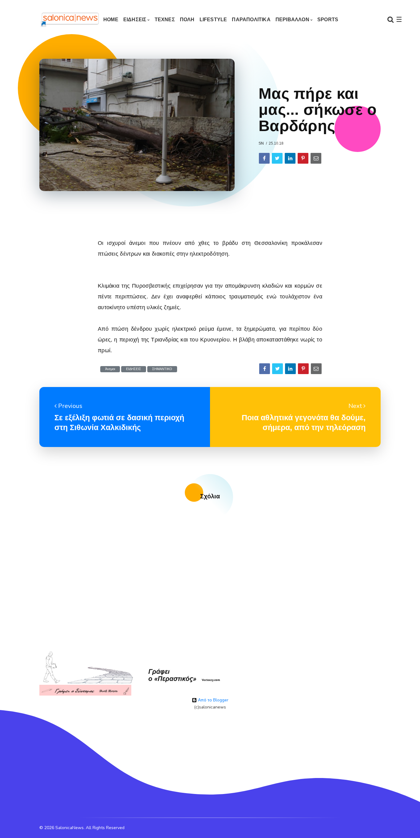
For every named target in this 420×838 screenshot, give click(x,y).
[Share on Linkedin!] (290, 158)
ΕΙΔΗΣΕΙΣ (135, 19)
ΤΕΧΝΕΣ (165, 19)
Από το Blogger (212, 700)
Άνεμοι (110, 369)
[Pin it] (303, 158)
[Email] (316, 158)
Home (110, 19)
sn (261, 143)
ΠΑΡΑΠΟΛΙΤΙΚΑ (251, 19)
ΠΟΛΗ (187, 19)
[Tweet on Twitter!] (277, 158)
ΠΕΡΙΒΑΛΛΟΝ (292, 19)
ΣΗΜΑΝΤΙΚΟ (162, 369)
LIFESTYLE (213, 19)
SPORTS (327, 19)
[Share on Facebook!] (264, 158)
